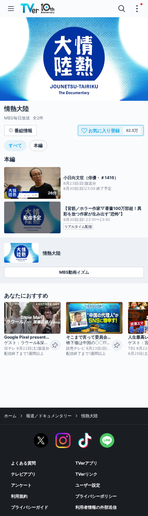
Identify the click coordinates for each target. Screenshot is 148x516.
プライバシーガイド (29, 507)
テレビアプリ (23, 474)
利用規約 (19, 496)
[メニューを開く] (11, 8)
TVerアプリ (86, 463)
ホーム (10, 415)
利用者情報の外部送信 (96, 507)
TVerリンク (86, 474)
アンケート (21, 485)
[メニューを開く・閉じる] (136, 8)
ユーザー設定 (87, 485)
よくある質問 (23, 463)
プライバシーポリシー (96, 496)
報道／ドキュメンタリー (49, 415)
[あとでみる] (55, 345)
